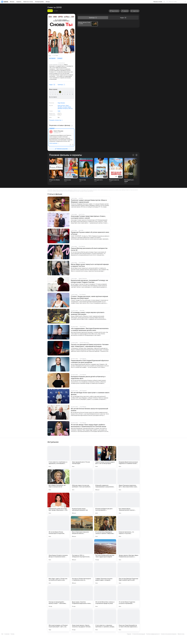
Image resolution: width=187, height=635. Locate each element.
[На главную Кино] (5, 1)
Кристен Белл (61, 105)
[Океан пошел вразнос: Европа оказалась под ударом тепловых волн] (82, 620)
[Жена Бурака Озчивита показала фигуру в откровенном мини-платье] (58, 550)
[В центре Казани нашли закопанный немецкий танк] (82, 504)
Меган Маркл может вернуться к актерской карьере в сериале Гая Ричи (90, 265)
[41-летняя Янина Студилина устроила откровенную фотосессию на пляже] (129, 597)
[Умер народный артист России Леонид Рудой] (82, 457)
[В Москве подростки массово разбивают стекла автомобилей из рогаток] (82, 480)
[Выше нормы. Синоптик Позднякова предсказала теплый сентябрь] (82, 597)
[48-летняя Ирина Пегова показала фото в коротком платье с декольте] (58, 527)
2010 (49, 55)
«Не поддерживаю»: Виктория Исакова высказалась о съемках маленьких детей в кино (90, 329)
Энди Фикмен (61, 103)
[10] (72, 94)
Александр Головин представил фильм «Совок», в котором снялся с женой (88, 217)
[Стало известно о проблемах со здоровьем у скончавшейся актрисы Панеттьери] (58, 457)
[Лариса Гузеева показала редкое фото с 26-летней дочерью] (105, 457)
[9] (70, 94)
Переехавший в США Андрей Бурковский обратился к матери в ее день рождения (90, 361)
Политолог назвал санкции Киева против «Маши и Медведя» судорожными (89, 201)
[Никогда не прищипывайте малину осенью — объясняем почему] (58, 597)
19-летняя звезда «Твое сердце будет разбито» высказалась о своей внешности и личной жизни (88, 425)
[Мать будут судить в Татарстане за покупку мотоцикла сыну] (58, 574)
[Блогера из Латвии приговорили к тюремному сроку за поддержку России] (82, 574)
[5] (60, 94)
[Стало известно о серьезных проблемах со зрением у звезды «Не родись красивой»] (105, 620)
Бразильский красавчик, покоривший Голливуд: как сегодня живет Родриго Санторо (89, 281)
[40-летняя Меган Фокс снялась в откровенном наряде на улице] (105, 597)
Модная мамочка (114, 180)
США (59, 111)
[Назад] (133, 155)
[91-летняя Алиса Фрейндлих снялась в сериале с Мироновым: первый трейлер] (105, 527)
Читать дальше (53, 143)
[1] (50, 94)
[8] (67, 94)
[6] (62, 94)
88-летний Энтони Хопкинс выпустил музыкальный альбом (89, 409)
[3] (55, 94)
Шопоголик (67, 180)
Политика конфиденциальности (153, 633)
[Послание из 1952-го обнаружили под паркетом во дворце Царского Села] (82, 550)
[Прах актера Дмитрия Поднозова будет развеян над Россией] (129, 574)
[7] (65, 94)
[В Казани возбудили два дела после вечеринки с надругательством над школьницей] (105, 504)
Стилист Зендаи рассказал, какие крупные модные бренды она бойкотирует (89, 297)
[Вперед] (136, 155)
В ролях (51, 105)
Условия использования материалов (168, 633)
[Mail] (2, 1)
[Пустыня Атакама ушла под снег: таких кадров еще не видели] (105, 550)
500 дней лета (98, 180)
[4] (58, 94)
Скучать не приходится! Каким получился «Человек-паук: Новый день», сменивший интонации (90, 345)
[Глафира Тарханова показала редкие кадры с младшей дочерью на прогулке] (105, 574)
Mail (2, 633)
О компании (6, 633)
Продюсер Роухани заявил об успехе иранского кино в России (90, 233)
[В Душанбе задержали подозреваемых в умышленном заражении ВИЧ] (105, 480)
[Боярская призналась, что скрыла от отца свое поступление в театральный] (129, 527)
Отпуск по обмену (54, 180)
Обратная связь (181, 633)
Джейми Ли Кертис (63, 108)
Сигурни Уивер (67, 107)
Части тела (82, 180)
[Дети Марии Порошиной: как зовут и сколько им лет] (58, 480)
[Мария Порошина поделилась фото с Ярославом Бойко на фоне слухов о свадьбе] (129, 480)
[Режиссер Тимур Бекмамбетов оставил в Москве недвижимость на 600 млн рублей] (129, 620)
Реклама (12, 633)
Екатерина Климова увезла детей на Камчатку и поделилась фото (88, 377)
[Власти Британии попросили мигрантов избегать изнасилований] (82, 527)
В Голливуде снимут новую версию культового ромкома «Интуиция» (87, 313)
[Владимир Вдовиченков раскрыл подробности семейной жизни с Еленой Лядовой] (129, 457)
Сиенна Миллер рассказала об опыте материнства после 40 (89, 249)
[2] (53, 94)
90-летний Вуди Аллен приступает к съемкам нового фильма (90, 393)
